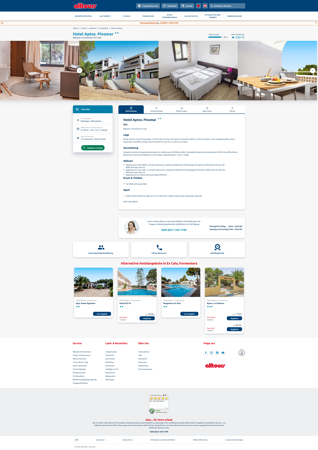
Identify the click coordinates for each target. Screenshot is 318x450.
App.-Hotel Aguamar (86, 303)
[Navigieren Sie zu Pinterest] (217, 352)
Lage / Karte (207, 111)
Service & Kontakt (80, 365)
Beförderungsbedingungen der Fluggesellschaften (85, 381)
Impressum (100, 440)
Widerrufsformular (200, 440)
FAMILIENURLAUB (234, 16)
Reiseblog (109, 362)
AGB (76, 440)
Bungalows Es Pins (172, 303)
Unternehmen (143, 352)
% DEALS (126, 16)
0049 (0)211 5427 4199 (174, 229)
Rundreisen (109, 365)
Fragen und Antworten (82, 355)
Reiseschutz (110, 372)
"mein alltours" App (80, 362)
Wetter (232, 111)
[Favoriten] (198, 5)
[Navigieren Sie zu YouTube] (223, 352)
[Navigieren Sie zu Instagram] (211, 352)
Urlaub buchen (111, 352)
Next (313, 70)
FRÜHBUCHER (148, 16)
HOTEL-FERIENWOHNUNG (169, 16)
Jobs (140, 355)
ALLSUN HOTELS (191, 16)
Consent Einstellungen (234, 440)
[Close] (315, 23)
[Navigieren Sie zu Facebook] (206, 352)
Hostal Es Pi (125, 303)
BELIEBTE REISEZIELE (83, 16)
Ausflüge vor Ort (111, 369)
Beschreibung (131, 111)
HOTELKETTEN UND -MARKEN (213, 16)
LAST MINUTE (105, 16)
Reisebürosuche (79, 372)
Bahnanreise (110, 376)
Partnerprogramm (145, 369)
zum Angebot (102, 314)
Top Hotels (109, 355)
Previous (79, 70)
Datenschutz (143, 365)
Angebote (147, 318)
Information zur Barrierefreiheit (162, 440)
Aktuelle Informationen (82, 352)
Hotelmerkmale (156, 111)
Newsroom (142, 362)
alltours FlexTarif (79, 358)
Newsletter (142, 358)
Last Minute (110, 358)
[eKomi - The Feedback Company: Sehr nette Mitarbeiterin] (159, 404)
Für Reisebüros (78, 376)
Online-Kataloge (79, 369)
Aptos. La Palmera (215, 303)
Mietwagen (109, 379)
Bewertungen (181, 111)
